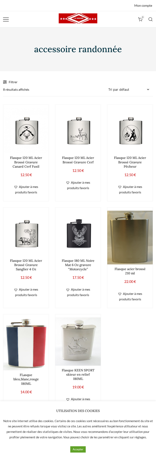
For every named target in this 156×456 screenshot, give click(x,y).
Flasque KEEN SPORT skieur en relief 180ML (78, 374)
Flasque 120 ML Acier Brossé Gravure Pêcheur (130, 162)
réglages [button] (140, 437)
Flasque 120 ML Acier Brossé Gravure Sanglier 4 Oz (26, 265)
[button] (26, 189)
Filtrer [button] (13, 82)
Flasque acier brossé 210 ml (130, 271)
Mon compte (143, 5)
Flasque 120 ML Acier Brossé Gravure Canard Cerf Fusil (26, 162)
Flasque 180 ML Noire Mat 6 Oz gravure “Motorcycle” (78, 265)
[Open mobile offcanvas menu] (6, 19)
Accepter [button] (78, 449)
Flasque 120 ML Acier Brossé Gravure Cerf (78, 160)
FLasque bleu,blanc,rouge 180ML (26, 379)
